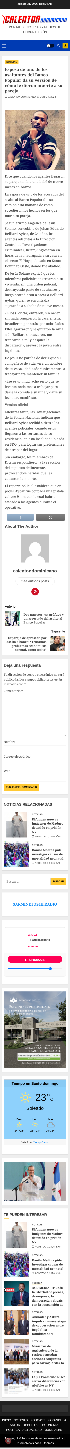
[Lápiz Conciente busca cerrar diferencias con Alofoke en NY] (16, 1381)
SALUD (15, 1425)
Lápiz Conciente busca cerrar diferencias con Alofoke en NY (49, 1381)
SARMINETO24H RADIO (35, 904)
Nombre (9, 742)
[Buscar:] (27, 881)
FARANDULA (57, 1420)
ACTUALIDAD (32, 1429)
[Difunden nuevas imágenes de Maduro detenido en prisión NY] (16, 824)
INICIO (6, 1420)
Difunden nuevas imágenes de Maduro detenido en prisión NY (47, 825)
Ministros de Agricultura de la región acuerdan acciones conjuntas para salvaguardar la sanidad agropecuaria (48, 1356)
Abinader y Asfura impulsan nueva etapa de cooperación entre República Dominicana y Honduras (49, 1327)
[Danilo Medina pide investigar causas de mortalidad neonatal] (16, 854)
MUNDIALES (53, 1429)
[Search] (58, 45)
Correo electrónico (17, 756)
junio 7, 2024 (48, 97)
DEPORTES (31, 1425)
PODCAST (37, 1420)
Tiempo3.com (41, 1142)
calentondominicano (22, 97)
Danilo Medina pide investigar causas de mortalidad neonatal (47, 854)
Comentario (13, 691)
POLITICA (37, 1283)
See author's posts (35, 581)
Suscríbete (65, 45)
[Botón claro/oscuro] (50, 46)
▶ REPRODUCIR (35, 959)
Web (7, 771)
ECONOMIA (50, 1425)
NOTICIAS (11, 62)
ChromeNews (24, 1443)
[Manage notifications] (8, 1441)
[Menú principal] (4, 45)
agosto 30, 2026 (45, 836)
